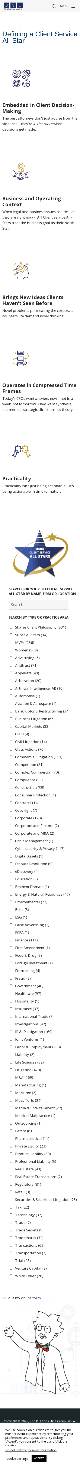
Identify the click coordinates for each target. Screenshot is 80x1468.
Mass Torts (28, 1100)
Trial (23, 1260)
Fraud (23, 978)
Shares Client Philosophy (40, 627)
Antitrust (26, 665)
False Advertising (32, 925)
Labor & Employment (38, 1047)
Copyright (26, 810)
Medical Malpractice (35, 1115)
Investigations (30, 1024)
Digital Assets (29, 856)
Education (26, 879)
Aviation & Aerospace (35, 703)
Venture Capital (31, 1268)
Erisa (22, 909)
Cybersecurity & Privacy (39, 848)
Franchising (27, 970)
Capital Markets (32, 726)
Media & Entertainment (38, 1108)
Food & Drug (28, 955)
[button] (68, 5)
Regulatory (28, 1184)
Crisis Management (34, 841)
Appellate (27, 673)
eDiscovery (27, 871)
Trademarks (29, 1237)
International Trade (34, 1016)
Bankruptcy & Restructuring (42, 711)
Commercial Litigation (38, 757)
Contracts (27, 802)
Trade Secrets (29, 1230)
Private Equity (30, 1146)
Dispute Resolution (35, 864)
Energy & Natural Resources (42, 894)
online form (31, 1297)
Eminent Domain (32, 886)
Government (29, 986)
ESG (21, 917)
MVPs (24, 642)
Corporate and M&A (34, 833)
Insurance (27, 1009)
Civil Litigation (31, 741)
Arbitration (28, 680)
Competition (29, 764)
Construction (29, 787)
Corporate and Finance (37, 825)
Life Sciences (29, 1062)
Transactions (30, 1245)
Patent (24, 1131)
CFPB (22, 734)
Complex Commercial (37, 772)
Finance (26, 940)
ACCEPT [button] (39, 1458)
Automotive (27, 696)
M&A (24, 1077)
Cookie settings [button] (17, 1458)
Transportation (30, 1253)
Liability (24, 1054)
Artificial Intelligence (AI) (39, 688)
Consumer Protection (35, 795)
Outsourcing (28, 1123)
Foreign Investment (34, 963)
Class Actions (30, 749)
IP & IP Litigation (33, 1031)
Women (26, 650)
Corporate (28, 818)
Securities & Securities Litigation (46, 1199)
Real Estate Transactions (38, 1176)
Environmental (31, 902)
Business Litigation (35, 719)
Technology (28, 1215)
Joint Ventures (29, 1039)
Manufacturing (30, 1085)
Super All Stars (31, 635)
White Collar (29, 1276)
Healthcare (28, 993)
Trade (23, 1222)
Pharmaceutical (32, 1138)
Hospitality (27, 1001)
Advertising (27, 657)
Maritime (25, 1092)
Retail (22, 1192)
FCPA (22, 932)
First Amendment (32, 947)
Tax (22, 1207)
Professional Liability (35, 1161)
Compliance (29, 780)
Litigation (28, 1070)
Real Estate (28, 1169)
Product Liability (33, 1154)
